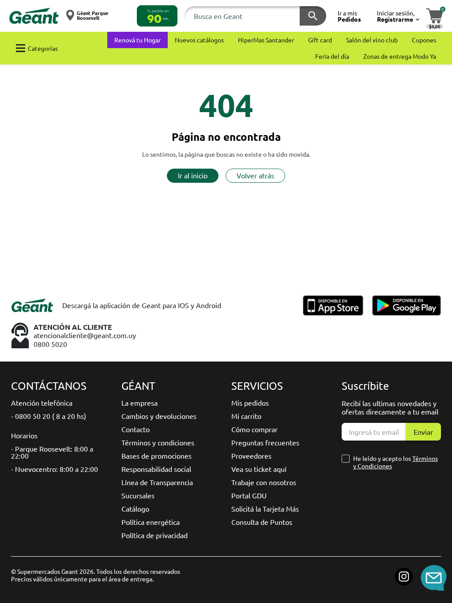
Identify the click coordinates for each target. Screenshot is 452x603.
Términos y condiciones (157, 442)
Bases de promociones (156, 455)
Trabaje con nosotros (263, 482)
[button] (157, 15)
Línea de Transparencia (157, 482)
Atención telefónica (41, 402)
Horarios (24, 435)
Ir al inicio (192, 175)
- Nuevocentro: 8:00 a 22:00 (54, 468)
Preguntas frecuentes (265, 442)
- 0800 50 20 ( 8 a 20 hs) (48, 415)
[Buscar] (313, 16)
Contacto (135, 429)
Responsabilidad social (156, 468)
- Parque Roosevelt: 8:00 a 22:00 (52, 452)
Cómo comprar (254, 429)
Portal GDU (249, 495)
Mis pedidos (250, 402)
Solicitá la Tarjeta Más (265, 508)
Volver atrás (255, 175)
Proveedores (251, 455)
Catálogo (135, 508)
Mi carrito (246, 415)
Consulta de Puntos (261, 521)
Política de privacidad (154, 535)
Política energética (150, 521)
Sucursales (137, 495)
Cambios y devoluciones (158, 415)
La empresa (139, 402)
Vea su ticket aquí (258, 468)
